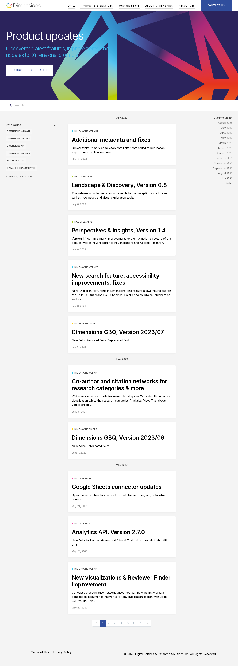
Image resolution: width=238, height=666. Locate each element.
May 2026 (226, 137)
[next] (147, 623)
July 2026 (226, 127)
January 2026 (224, 153)
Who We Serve (129, 5)
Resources (187, 5)
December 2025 (223, 158)
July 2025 (226, 178)
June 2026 (226, 132)
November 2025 (223, 163)
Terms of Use (40, 652)
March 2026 (225, 142)
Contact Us (216, 5)
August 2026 (225, 122)
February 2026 (224, 147)
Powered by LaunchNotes (19, 176)
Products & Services (96, 5)
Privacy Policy (62, 652)
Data (71, 5)
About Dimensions (159, 5)
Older (229, 183)
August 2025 (225, 173)
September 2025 (222, 168)
